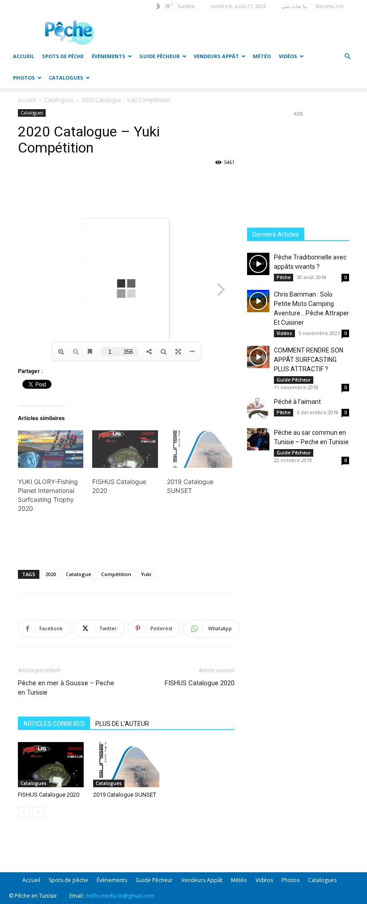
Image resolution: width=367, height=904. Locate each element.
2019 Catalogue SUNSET (124, 794)
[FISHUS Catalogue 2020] (125, 449)
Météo (262, 56)
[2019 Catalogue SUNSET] (199, 449)
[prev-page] (23, 812)
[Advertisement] (235, 32)
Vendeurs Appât (216, 56)
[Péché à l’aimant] (258, 408)
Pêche (283, 277)
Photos (24, 77)
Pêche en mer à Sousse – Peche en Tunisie (66, 687)
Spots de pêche (63, 56)
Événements (108, 56)
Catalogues (66, 77)
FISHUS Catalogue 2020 (200, 683)
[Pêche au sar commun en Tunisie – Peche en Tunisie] (258, 439)
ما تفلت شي (294, 6)
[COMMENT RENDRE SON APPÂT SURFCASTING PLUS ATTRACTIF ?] (258, 357)
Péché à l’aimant (297, 401)
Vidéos (288, 56)
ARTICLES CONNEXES (54, 723)
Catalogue (78, 574)
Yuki (146, 574)
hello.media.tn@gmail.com (120, 896)
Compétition (116, 574)
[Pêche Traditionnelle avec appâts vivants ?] (258, 264)
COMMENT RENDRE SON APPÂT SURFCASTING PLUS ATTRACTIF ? (308, 360)
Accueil (23, 56)
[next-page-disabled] (37, 812)
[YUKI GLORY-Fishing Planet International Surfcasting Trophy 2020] (50, 449)
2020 (50, 574)
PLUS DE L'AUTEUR (122, 723)
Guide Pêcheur (159, 56)
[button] (347, 56)
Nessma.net (330, 6)
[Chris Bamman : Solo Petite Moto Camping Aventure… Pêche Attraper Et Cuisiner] (258, 301)
